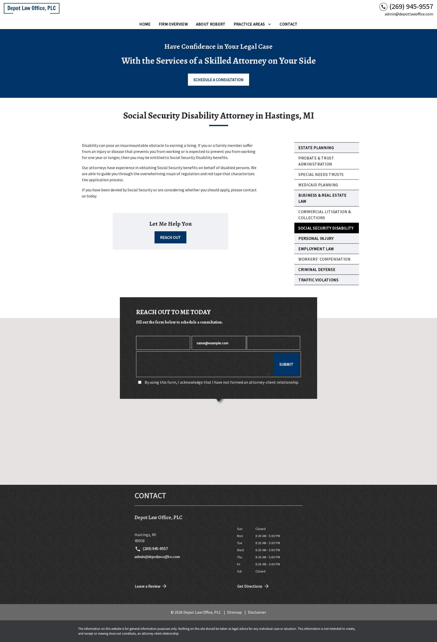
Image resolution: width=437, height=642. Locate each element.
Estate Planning (316, 147)
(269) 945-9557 (155, 548)
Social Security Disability (326, 228)
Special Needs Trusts (321, 174)
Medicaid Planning (318, 184)
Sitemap (234, 612)
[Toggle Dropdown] (269, 24)
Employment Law (316, 248)
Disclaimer (257, 612)
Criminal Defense (316, 269)
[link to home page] (31, 9)
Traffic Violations (318, 279)
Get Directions (249, 586)
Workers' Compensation (324, 259)
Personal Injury (316, 238)
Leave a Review (147, 586)
